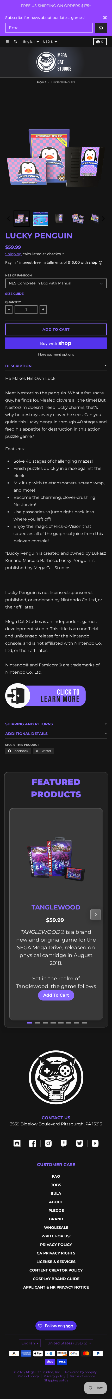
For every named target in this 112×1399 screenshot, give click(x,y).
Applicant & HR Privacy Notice (56, 1287)
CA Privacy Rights (56, 1253)
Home (41, 82)
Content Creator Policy (56, 1270)
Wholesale (56, 1227)
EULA (56, 1193)
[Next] (95, 914)
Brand (56, 1219)
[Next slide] (103, 219)
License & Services (56, 1261)
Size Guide (14, 294)
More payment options (56, 354)
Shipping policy (56, 1380)
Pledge (56, 1210)
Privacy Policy (56, 1244)
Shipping (13, 254)
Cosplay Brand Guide (56, 1278)
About (56, 1202)
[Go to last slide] (9, 219)
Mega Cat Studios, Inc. (43, 1372)
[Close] (105, 17)
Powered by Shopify (81, 1372)
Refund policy (28, 1376)
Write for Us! (56, 1236)
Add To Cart (56, 995)
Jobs (56, 1185)
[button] (22, 218)
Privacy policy (54, 1376)
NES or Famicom (18, 275)
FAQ (56, 1176)
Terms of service (82, 1376)
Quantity (13, 302)
